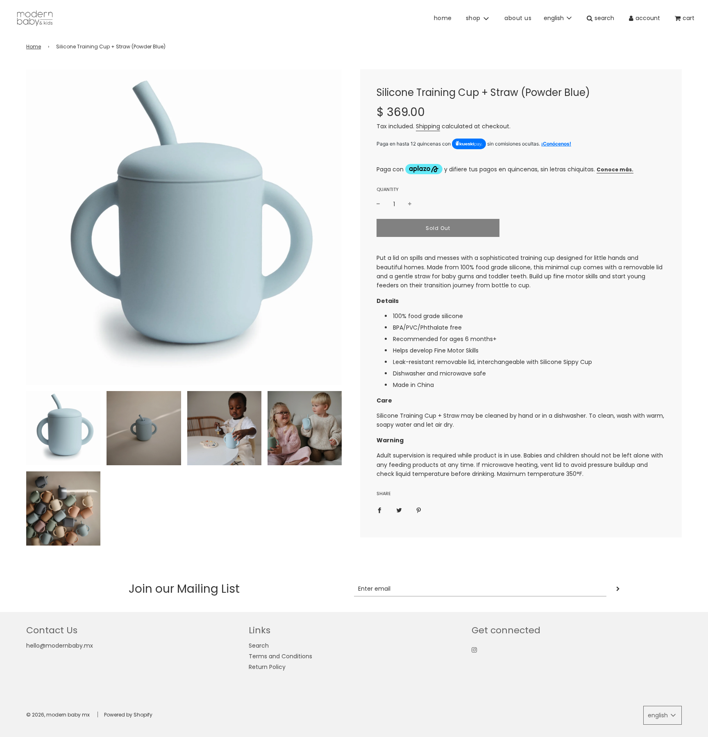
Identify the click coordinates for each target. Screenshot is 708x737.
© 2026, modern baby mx (58, 714)
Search (259, 645)
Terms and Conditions (280, 656)
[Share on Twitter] (399, 510)
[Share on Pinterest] (419, 510)
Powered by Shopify (128, 714)
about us (517, 18)
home (443, 18)
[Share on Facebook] (379, 510)
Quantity (388, 189)
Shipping (428, 126)
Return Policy (267, 667)
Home (33, 46)
